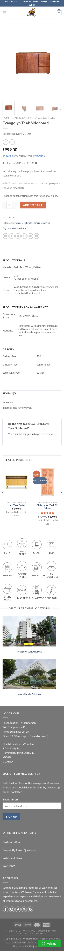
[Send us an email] (24, 909)
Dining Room (21, 118)
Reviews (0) (9, 393)
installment (38, 155)
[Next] (56, 61)
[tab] (32, 393)
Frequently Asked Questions (19, 850)
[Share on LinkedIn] (36, 236)
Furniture (14, 931)
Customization (11, 842)
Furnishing (28, 931)
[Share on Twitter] (18, 236)
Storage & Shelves (43, 118)
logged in (28, 433)
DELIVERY (8, 349)
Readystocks (25, 933)
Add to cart (32, 205)
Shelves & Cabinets (23, 223)
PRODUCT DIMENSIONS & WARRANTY (25, 307)
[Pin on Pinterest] (30, 236)
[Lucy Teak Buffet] (16, 482)
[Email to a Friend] (24, 236)
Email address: (11, 799)
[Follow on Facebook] (6, 909)
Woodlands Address (29, 694)
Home (6, 118)
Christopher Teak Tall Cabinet (48, 507)
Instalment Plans (12, 858)
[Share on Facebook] (12, 236)
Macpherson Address (29, 651)
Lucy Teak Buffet (16, 505)
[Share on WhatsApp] (6, 236)
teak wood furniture (16, 228)
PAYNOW (9, 866)
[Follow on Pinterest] (30, 909)
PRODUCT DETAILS (14, 260)
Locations (41, 933)
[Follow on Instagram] (12, 909)
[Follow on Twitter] (18, 909)
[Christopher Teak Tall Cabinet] (47, 482)
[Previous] (8, 61)
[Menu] (5, 12)
